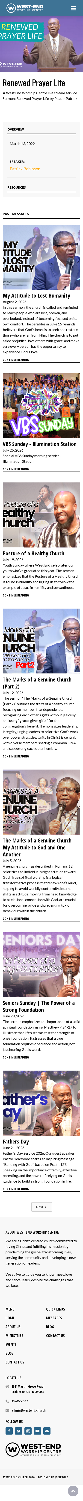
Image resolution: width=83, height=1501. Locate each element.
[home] (25, 8)
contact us (15, 1362)
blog (9, 1353)
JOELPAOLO (61, 1477)
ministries (14, 1335)
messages (54, 1318)
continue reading (16, 359)
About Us (13, 1326)
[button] (73, 8)
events (11, 1344)
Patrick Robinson (25, 168)
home (10, 1318)
